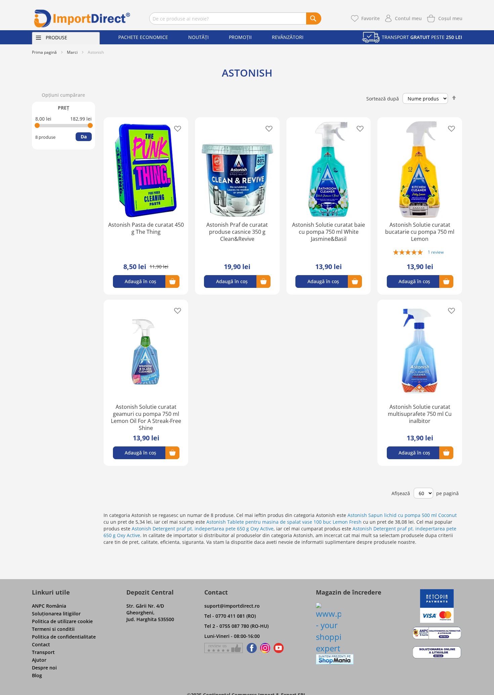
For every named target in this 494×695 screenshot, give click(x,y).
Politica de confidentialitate (64, 637)
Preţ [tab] (63, 107)
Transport (43, 652)
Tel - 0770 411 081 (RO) (230, 616)
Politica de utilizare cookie (62, 621)
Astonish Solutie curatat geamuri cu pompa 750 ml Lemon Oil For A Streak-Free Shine (146, 417)
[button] (175, 128)
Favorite (370, 18)
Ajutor (39, 660)
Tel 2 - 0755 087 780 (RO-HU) (236, 626)
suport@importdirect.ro (232, 606)
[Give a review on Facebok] (223, 648)
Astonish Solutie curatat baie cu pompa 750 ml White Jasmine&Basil (328, 232)
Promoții (240, 37)
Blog (37, 675)
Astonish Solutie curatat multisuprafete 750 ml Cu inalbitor (420, 414)
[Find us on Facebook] (250, 648)
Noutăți (198, 37)
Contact (41, 644)
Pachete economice (143, 37)
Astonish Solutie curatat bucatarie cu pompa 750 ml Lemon (419, 232)
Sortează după (382, 98)
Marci (72, 52)
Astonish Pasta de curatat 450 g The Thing (146, 228)
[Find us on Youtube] (278, 648)
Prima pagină (44, 52)
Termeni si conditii (53, 629)
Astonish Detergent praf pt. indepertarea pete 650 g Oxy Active (203, 528)
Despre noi (44, 667)
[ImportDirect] (82, 18)
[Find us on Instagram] (265, 648)
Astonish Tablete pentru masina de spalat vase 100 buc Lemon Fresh (284, 522)
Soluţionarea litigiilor (56, 613)
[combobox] (235, 18)
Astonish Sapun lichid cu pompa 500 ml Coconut (402, 515)
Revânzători (287, 37)
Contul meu (408, 18)
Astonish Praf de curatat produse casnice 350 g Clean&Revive (237, 232)
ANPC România (49, 606)
